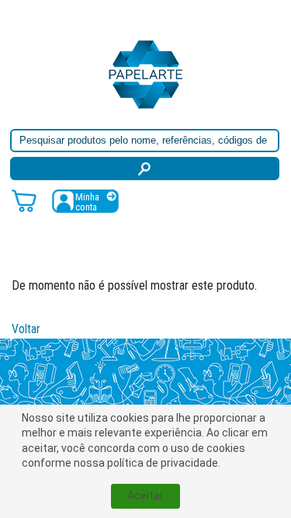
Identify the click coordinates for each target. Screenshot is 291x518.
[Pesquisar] (144, 168)
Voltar (26, 329)
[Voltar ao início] (146, 73)
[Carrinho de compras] (24, 200)
